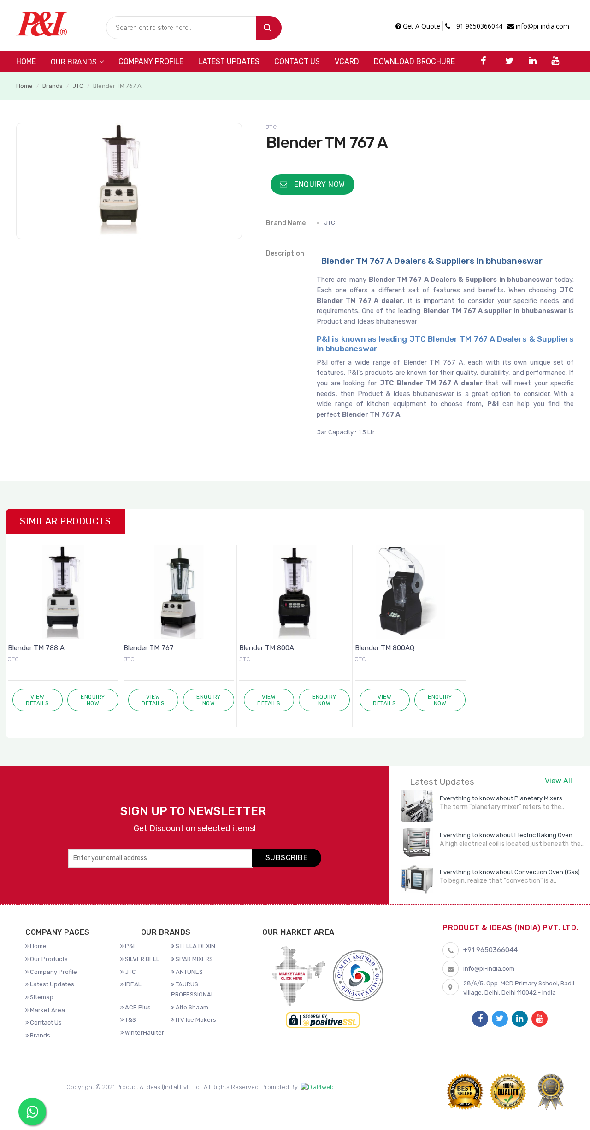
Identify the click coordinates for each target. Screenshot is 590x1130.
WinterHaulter (144, 1032)
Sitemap (41, 997)
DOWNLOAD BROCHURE (414, 61)
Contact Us (297, 61)
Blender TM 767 (149, 648)
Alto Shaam (191, 1007)
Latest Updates (229, 61)
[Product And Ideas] (41, 22)
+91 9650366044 (476, 26)
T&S (130, 1019)
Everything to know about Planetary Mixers (501, 798)
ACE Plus (137, 1007)
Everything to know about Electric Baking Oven (506, 835)
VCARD (347, 61)
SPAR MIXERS (193, 958)
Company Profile (150, 61)
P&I (129, 946)
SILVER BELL (141, 958)
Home (26, 61)
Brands (52, 85)
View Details (37, 699)
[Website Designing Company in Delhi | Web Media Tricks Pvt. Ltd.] (317, 1087)
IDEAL (133, 984)
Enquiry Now (318, 184)
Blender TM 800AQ (384, 648)
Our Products (48, 958)
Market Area (47, 1010)
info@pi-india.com (541, 26)
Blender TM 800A (266, 648)
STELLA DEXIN (194, 946)
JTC (77, 85)
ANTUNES (188, 971)
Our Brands (74, 62)
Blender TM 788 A (36, 648)
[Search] (269, 28)
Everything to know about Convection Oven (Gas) (510, 871)
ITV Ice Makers (195, 1019)
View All (558, 780)
